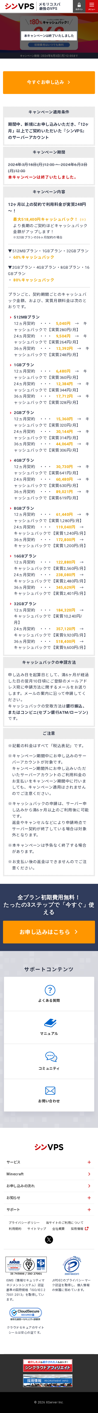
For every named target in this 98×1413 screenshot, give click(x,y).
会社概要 (58, 1229)
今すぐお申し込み (45, 82)
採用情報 (77, 1229)
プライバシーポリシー (24, 1223)
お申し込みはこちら (44, 932)
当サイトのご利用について (65, 1223)
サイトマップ (36, 1229)
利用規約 (15, 1229)
